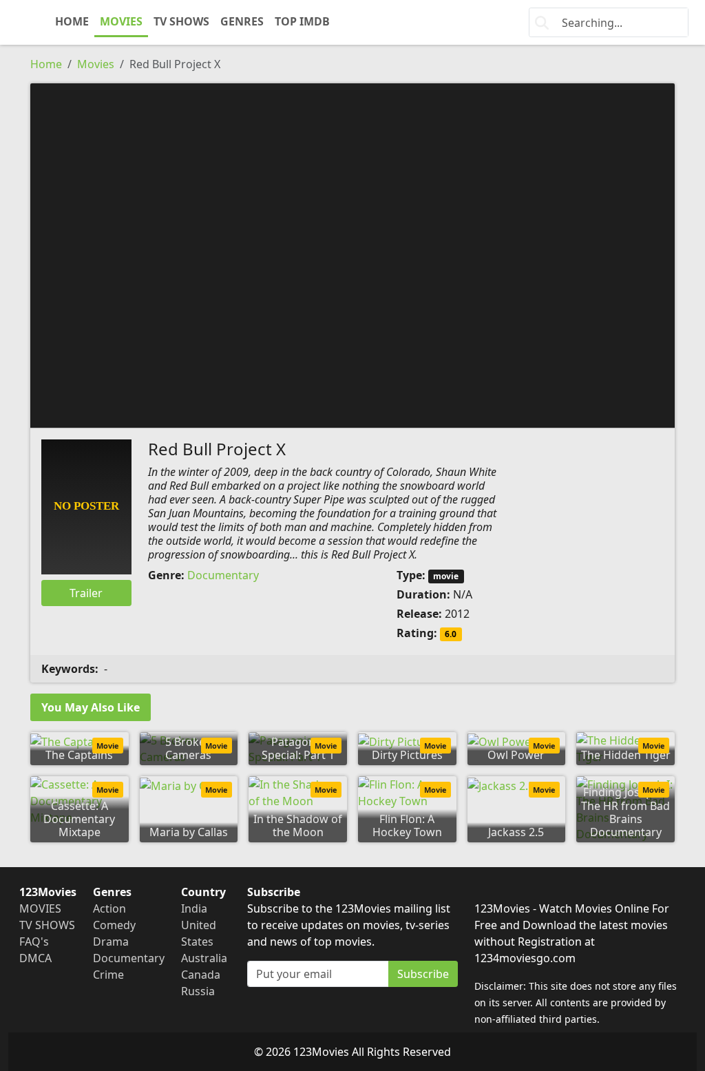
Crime (108, 974)
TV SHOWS (181, 21)
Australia (204, 958)
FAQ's (34, 941)
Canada (200, 974)
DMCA (35, 958)
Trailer (86, 593)
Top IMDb (302, 21)
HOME (72, 21)
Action (109, 908)
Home (46, 64)
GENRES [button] (242, 21)
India (194, 908)
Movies (95, 64)
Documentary (223, 575)
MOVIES (121, 21)
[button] (352, 254)
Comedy (114, 925)
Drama (111, 941)
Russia (198, 991)
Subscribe (423, 973)
